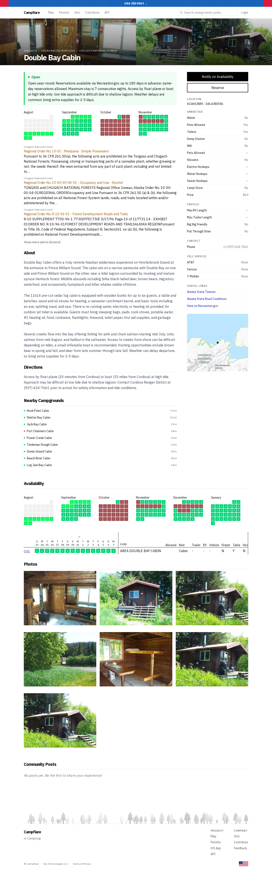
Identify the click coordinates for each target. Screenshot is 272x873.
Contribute (92, 12)
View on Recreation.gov (202, 306)
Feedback (240, 848)
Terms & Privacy (82, 863)
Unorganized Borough (58, 50)
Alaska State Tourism (201, 292)
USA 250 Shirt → (136, 3)
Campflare (32, 12)
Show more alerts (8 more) (42, 242)
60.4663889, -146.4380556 (205, 104)
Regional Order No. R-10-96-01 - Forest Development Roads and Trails (76, 214)
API (107, 12)
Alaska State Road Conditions (207, 299)
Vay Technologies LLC (55, 863)
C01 (27, 552)
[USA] (243, 863)
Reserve (217, 88)
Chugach (30, 50)
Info (77, 12)
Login (244, 12)
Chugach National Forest (98, 50)
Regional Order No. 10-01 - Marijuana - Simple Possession (66, 151)
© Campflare (31, 863)
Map (51, 12)
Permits (64, 12)
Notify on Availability (218, 77)
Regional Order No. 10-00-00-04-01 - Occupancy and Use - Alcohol (73, 182)
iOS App (216, 848)
